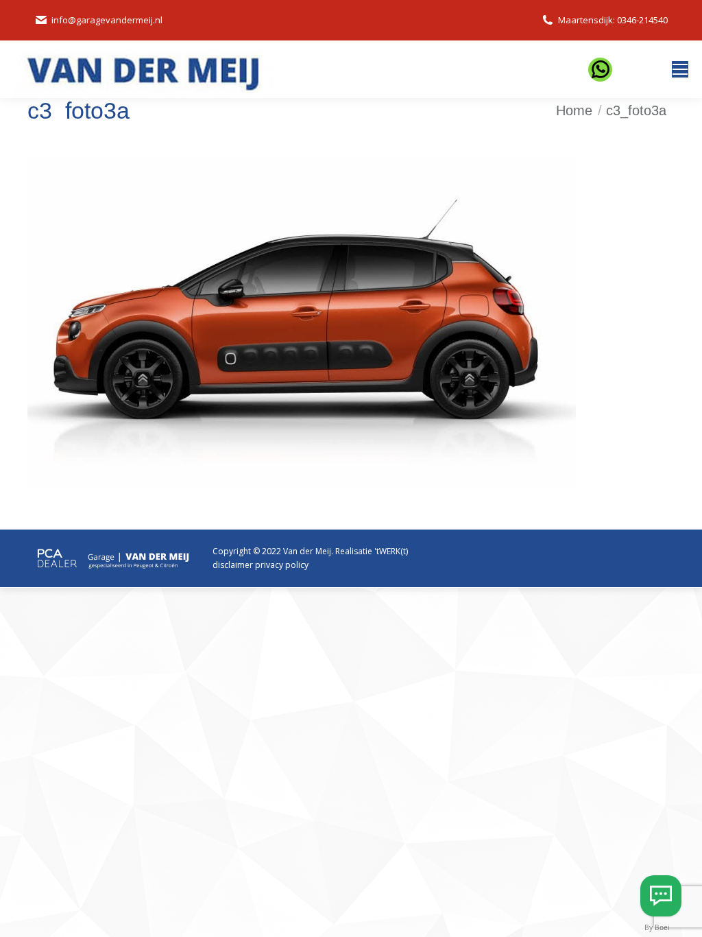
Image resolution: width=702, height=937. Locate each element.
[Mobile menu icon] (680, 69)
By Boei (657, 927)
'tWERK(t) (391, 551)
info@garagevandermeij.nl (106, 20)
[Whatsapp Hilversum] (660, 895)
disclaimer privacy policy (260, 565)
